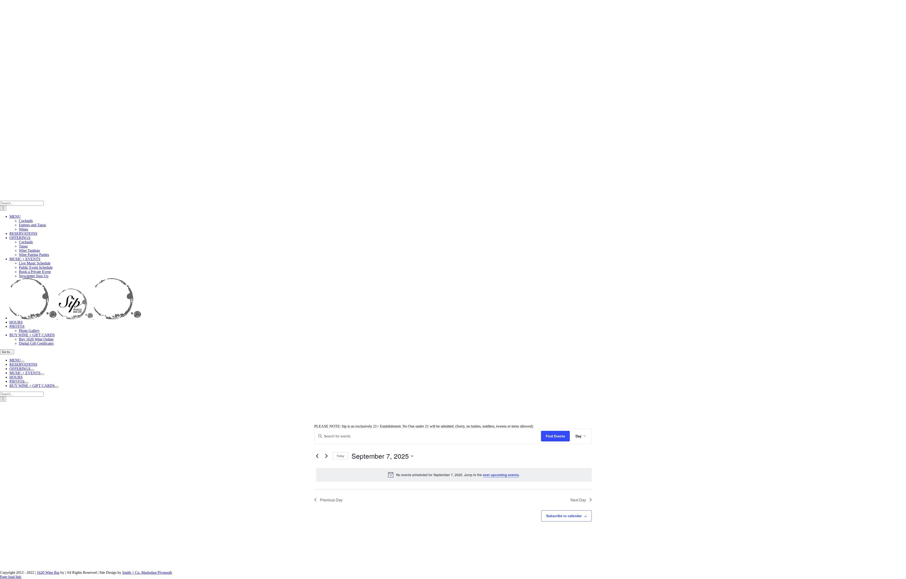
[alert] (454, 474)
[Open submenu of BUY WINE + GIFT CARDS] (57, 387)
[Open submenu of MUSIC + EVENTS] (42, 374)
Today (340, 456)
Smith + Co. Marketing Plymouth (147, 573)
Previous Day (331, 500)
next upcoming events (501, 474)
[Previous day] (317, 456)
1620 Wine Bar (48, 573)
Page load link (10, 577)
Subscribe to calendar (564, 515)
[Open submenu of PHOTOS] (26, 382)
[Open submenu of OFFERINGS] (32, 370)
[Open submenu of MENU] (23, 361)
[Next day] (326, 456)
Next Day (578, 500)
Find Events (555, 436)
